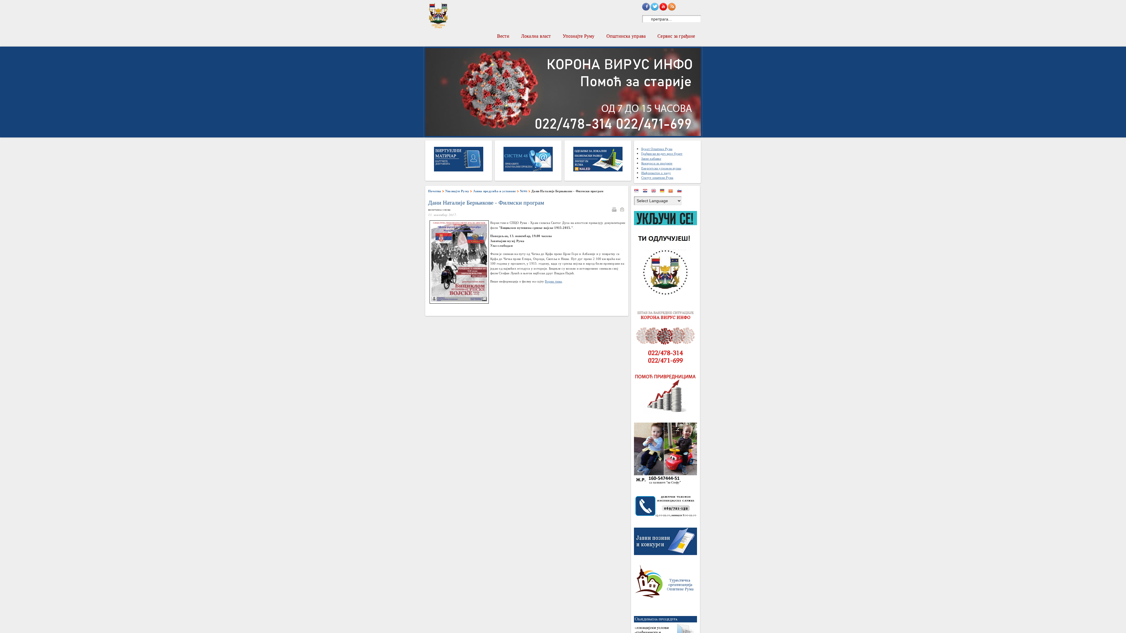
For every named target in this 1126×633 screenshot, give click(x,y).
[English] (655, 191)
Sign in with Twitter (654, 7)
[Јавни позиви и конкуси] (667, 542)
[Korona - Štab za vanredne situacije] (667, 337)
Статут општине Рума (657, 177)
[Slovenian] (681, 191)
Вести (503, 36)
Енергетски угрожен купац (661, 168)
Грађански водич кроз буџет (662, 153)
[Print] (615, 210)
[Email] (623, 210)
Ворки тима (553, 281)
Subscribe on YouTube (663, 7)
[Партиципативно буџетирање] (667, 254)
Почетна (434, 191)
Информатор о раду (656, 173)
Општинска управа (626, 36)
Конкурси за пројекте (656, 163)
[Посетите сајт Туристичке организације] (667, 583)
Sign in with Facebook (646, 7)
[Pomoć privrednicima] (667, 393)
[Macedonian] (672, 191)
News (524, 191)
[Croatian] (646, 191)
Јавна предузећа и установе (494, 191)
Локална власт (536, 36)
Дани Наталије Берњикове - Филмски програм (486, 202)
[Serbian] (638, 191)
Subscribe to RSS (672, 7)
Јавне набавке (651, 158)
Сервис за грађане (676, 36)
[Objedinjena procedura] (667, 630)
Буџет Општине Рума (656, 149)
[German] (663, 191)
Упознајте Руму (579, 36)
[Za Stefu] (667, 454)
